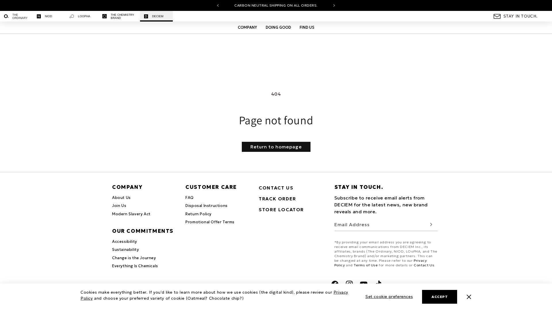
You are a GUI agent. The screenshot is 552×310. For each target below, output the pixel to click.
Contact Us (424, 265)
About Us (121, 197)
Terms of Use (365, 265)
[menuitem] (16, 16)
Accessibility (124, 241)
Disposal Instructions (206, 205)
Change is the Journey (134, 257)
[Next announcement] (334, 5)
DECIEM (157, 16)
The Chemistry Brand (122, 16)
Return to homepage (276, 147)
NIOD (48, 16)
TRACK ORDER (277, 199)
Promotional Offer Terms (210, 222)
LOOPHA (84, 16)
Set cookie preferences (389, 296)
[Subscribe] (431, 224)
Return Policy (198, 214)
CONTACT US (276, 188)
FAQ (189, 197)
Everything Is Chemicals (135, 266)
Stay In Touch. (520, 16)
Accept (440, 296)
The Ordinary (20, 16)
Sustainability (125, 249)
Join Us (119, 205)
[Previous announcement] (218, 5)
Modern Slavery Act (131, 214)
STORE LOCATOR (281, 209)
